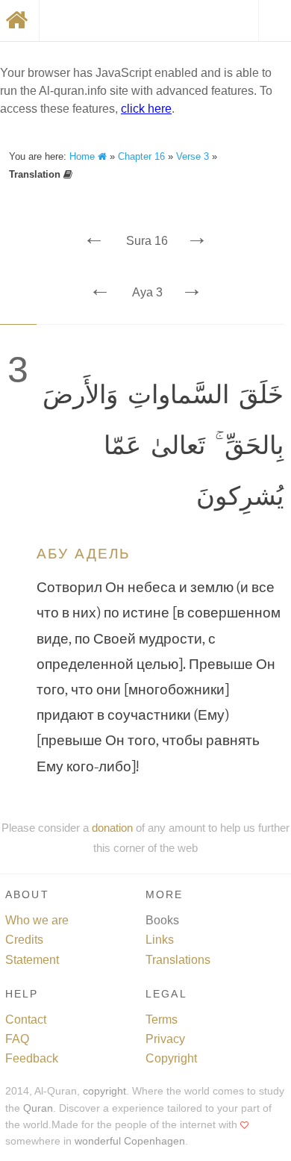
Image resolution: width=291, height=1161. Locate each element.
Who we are (37, 920)
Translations (178, 959)
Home (83, 156)
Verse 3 (192, 156)
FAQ (17, 1039)
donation (112, 827)
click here (146, 108)
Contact (25, 1019)
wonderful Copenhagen (130, 1141)
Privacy (165, 1039)
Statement (32, 959)
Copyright (171, 1058)
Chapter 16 (141, 156)
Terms (162, 1019)
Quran (38, 1108)
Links (160, 939)
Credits (24, 939)
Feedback (31, 1058)
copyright (104, 1091)
